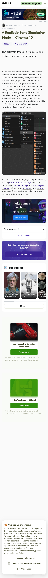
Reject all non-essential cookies (25, 563)
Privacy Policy (18, 553)
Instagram (27, 188)
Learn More (24, 405)
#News (7, 44)
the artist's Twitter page (20, 182)
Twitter (40, 188)
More (22, 306)
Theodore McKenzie (13, 25)
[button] (24, 143)
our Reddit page (21, 185)
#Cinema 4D (21, 44)
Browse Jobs (24, 352)
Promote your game (31, 3)
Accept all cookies (25, 558)
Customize (25, 569)
